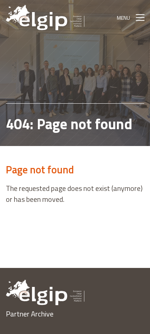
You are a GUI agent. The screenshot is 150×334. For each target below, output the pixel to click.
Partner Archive (30, 313)
